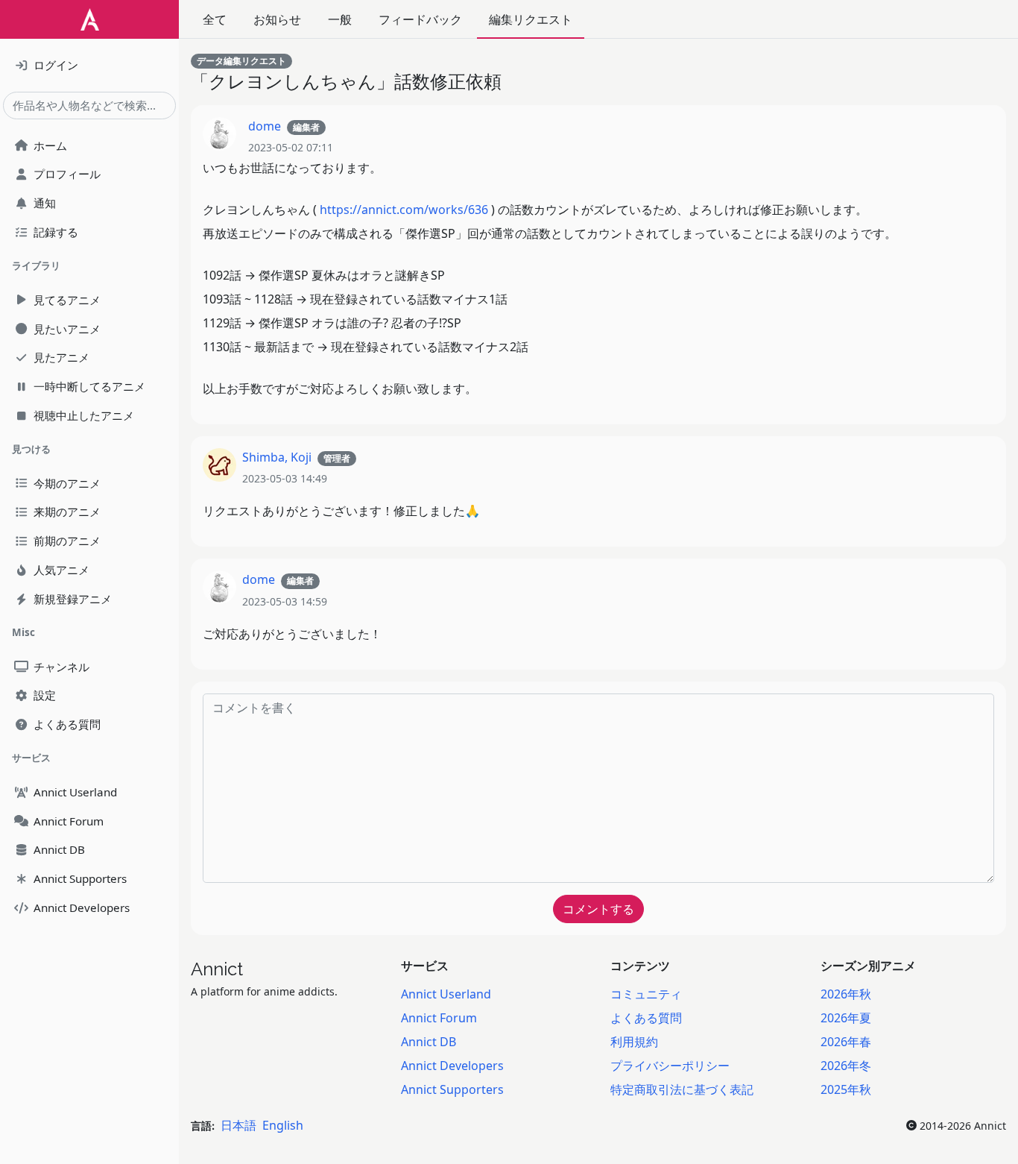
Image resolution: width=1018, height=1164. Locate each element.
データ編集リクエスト (241, 60)
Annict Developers (452, 1065)
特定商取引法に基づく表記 (681, 1089)
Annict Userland (446, 994)
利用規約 (634, 1042)
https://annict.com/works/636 (404, 209)
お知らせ (277, 19)
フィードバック (420, 19)
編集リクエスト (530, 19)
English (282, 1125)
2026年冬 (846, 1065)
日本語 (238, 1125)
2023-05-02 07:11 (290, 147)
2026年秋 (846, 994)
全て (215, 19)
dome (264, 126)
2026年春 (846, 1042)
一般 (340, 19)
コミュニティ (646, 994)
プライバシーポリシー (670, 1065)
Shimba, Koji (277, 457)
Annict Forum (439, 1018)
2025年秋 (846, 1089)
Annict (217, 969)
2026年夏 (846, 1018)
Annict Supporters (452, 1089)
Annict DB (428, 1042)
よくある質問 (646, 1018)
